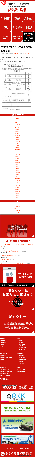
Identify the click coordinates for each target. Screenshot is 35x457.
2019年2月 (17, 155)
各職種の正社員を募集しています (9, 255)
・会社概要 (3, 342)
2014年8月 (17, 189)
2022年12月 (17, 124)
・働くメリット (21, 357)
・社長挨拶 (3, 340)
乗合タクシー (17, 208)
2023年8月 (17, 122)
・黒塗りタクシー (22, 342)
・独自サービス (4, 355)
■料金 (19, 367)
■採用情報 (20, 353)
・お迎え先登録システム (6, 357)
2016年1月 (17, 176)
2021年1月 (17, 135)
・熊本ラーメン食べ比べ (6, 371)
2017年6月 (17, 162)
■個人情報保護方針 (5, 379)
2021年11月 (17, 129)
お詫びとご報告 (5, 259)
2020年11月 (17, 137)
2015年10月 (17, 182)
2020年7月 (17, 141)
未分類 (17, 212)
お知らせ (27, 53)
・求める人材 (21, 355)
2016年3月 (17, 174)
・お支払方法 (3, 359)
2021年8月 (17, 131)
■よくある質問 (21, 369)
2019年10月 (17, 149)
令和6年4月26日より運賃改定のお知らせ (11, 251)
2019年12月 (17, 147)
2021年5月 (17, 133)
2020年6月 (17, 143)
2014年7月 (17, 191)
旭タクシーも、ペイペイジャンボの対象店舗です (13, 263)
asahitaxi (16, 53)
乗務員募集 (17, 206)
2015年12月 (17, 178)
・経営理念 (3, 344)
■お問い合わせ (21, 371)
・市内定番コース (4, 369)
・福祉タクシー (21, 340)
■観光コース (3, 367)
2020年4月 (17, 145)
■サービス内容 (3, 353)
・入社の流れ (21, 363)
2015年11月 (17, 180)
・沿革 (1, 346)
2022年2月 (17, 126)
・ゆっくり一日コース (5, 375)
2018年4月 (17, 157)
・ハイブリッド (21, 349)
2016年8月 (17, 170)
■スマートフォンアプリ (6, 378)
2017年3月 (17, 166)
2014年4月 (17, 197)
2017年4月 (17, 164)
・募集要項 (20, 361)
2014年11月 (17, 187)
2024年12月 (17, 118)
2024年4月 (17, 120)
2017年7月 (17, 160)
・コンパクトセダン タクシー (22, 345)
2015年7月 (17, 184)
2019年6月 (17, 151)
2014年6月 (17, 193)
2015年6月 (17, 186)
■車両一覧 (20, 338)
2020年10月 (17, 139)
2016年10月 (17, 168)
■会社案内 (2, 338)
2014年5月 (17, 195)
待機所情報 (17, 210)
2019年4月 (17, 153)
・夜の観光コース (4, 373)
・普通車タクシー (22, 347)
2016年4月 (17, 172)
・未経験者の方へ (22, 359)
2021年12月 (17, 128)
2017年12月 (17, 158)
